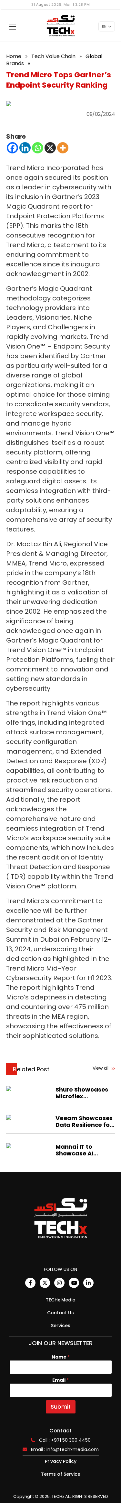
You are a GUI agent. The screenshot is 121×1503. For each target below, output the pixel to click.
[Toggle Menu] (12, 26)
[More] (62, 147)
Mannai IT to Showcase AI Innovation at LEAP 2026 (83, 1150)
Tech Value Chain (53, 56)
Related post (31, 1069)
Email (60, 1380)
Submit (61, 1407)
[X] (50, 147)
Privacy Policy (60, 1461)
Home (13, 56)
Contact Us (60, 1312)
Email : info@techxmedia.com (65, 1449)
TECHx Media (61, 1300)
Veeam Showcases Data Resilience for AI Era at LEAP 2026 (84, 1121)
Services (60, 1325)
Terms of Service (60, 1474)
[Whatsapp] (37, 147)
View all (101, 1068)
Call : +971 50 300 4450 (65, 1440)
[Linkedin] (25, 147)
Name (61, 1357)
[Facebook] (12, 147)
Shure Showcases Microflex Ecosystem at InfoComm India (81, 1093)
